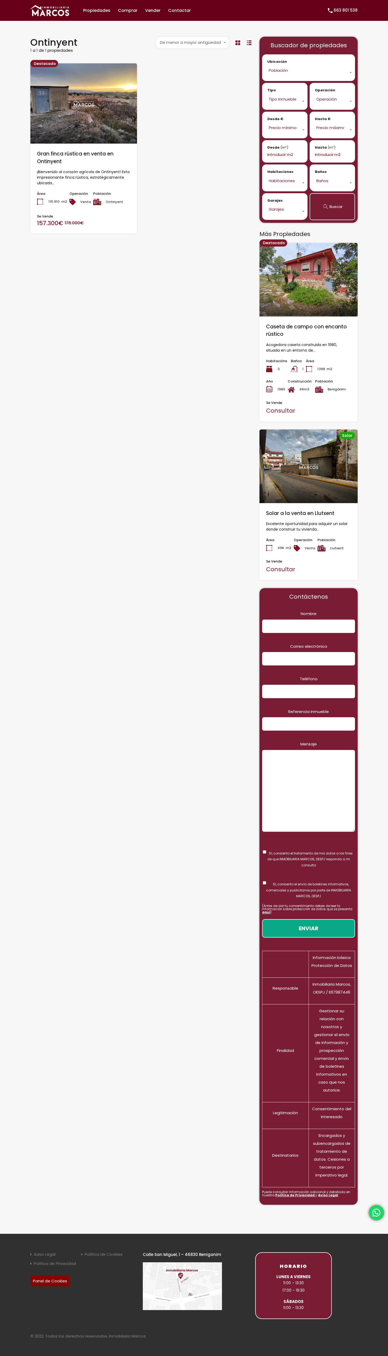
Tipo (271, 90)
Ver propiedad (84, 127)
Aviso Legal (328, 1195)
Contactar (179, 10)
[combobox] (192, 42)
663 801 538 (346, 10)
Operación (325, 90)
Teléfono (309, 679)
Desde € (275, 118)
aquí (266, 912)
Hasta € (322, 118)
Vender (152, 10)
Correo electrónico (308, 646)
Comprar (128, 10)
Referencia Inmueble (308, 711)
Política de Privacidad (295, 1195)
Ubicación (277, 61)
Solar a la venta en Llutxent (300, 513)
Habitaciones (280, 171)
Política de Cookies (103, 1254)
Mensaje (308, 744)
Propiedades (96, 10)
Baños (321, 171)
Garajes (275, 200)
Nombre (308, 613)
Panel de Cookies (50, 1281)
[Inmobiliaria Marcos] (50, 13)
